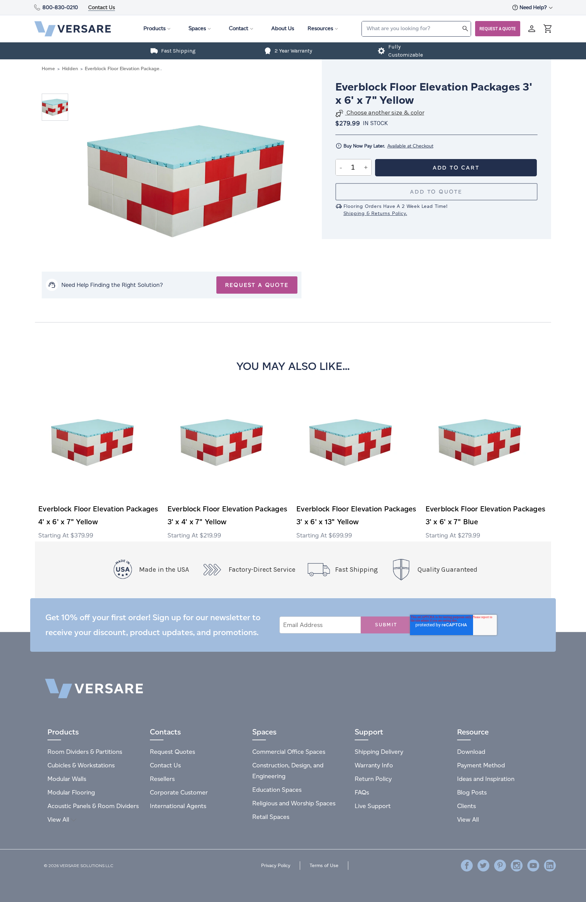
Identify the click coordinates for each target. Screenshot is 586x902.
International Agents (178, 805)
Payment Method (481, 765)
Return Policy (373, 778)
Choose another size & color (384, 112)
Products (154, 28)
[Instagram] (517, 865)
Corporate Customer (179, 792)
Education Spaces (276, 789)
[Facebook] (467, 865)
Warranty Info (374, 765)
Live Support (373, 805)
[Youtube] (533, 865)
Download (471, 751)
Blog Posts (472, 792)
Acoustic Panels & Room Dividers (93, 805)
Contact (238, 28)
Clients (466, 805)
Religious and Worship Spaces (293, 803)
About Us (282, 28)
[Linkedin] (550, 865)
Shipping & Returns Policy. (375, 213)
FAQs (362, 792)
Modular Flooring (71, 792)
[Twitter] (483, 865)
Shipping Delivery (379, 751)
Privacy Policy (275, 865)
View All (59, 819)
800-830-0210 (60, 7)
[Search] (465, 28)
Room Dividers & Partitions (84, 751)
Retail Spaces (270, 816)
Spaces (197, 28)
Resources (320, 28)
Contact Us (101, 7)
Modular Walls (66, 778)
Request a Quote (498, 28)
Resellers (162, 778)
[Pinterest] (500, 865)
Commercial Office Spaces (288, 751)
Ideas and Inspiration (485, 778)
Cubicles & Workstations (81, 765)
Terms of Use (324, 865)
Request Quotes (172, 751)
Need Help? (534, 7)
